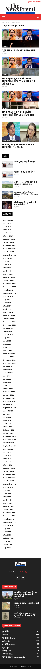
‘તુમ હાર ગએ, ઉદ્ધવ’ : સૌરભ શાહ (18, 50)
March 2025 (8, 274)
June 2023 (7, 341)
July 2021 (6, 414)
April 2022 (7, 385)
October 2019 (8, 481)
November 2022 (9, 363)
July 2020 (7, 452)
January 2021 (8, 433)
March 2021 (7, 426)
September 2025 (9, 255)
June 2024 (7, 302)
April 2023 (7, 347)
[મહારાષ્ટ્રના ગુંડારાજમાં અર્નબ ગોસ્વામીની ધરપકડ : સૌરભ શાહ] (20, 100)
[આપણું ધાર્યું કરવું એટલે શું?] (7, 164)
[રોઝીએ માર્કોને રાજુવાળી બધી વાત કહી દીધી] (7, 205)
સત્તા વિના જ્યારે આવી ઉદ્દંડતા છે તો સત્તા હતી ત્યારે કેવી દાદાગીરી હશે (25, 594)
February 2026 (9, 239)
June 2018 (7, 531)
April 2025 (7, 271)
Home (3, 22)
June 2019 (7, 493)
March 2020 (8, 465)
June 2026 (7, 226)
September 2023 (9, 331)
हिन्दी (34, 1)
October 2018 (8, 519)
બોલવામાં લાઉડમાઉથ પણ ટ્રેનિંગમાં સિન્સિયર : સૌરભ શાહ (26, 193)
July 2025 (6, 261)
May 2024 (7, 306)
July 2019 (6, 490)
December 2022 (9, 360)
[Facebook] (18, 578)
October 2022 (8, 366)
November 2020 (9, 439)
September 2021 (9, 407)
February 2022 (9, 391)
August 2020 (8, 449)
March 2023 (8, 350)
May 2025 (7, 267)
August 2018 (8, 525)
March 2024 (8, 312)
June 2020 (7, 455)
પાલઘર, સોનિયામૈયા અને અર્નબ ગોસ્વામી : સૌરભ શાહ (18, 145)
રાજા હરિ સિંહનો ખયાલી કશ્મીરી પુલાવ (26, 604)
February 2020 (9, 468)
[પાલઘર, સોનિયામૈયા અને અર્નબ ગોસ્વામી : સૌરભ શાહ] (20, 132)
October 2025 (8, 252)
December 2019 (9, 474)
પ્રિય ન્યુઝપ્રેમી (5, 108)
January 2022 (8, 395)
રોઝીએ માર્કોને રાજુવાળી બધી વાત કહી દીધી (25, 203)
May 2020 (7, 458)
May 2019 (7, 496)
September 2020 (9, 446)
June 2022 (7, 379)
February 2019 (8, 506)
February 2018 (8, 538)
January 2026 (8, 242)
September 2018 (9, 522)
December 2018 (9, 512)
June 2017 (7, 541)
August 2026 (8, 220)
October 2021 (8, 404)
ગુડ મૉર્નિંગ (5, 46)
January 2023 (8, 356)
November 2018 (9, 516)
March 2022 (8, 388)
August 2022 (8, 372)
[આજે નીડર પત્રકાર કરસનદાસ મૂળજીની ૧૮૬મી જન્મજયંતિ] (5, 616)
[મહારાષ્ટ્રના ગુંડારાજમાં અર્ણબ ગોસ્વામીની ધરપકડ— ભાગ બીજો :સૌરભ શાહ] (20, 66)
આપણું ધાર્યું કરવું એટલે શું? (24, 161)
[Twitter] (23, 578)
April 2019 (7, 500)
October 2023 (8, 328)
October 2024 (8, 290)
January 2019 (8, 509)
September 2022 (9, 369)
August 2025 (8, 258)
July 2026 (7, 223)
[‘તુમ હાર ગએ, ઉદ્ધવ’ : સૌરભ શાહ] (20, 38)
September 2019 (9, 484)
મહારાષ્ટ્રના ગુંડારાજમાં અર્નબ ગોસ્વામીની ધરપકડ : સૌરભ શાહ (18, 113)
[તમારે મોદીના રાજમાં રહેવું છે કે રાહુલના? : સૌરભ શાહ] (7, 184)
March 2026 (8, 236)
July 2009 (7, 547)
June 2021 (7, 417)
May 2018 (7, 535)
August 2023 (8, 334)
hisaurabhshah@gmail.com (24, 572)
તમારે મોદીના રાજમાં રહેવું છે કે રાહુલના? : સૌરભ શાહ (25, 183)
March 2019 (7, 503)
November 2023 (9, 325)
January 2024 (8, 318)
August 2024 (8, 296)
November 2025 (9, 248)
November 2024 (9, 287)
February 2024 (9, 315)
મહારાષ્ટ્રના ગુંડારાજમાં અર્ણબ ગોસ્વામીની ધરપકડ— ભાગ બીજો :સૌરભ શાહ (18, 81)
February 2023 (9, 353)
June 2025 (7, 264)
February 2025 (9, 277)
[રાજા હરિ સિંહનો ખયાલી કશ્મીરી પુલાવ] (6, 606)
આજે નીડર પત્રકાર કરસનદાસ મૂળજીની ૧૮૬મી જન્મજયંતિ (25, 614)
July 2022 (7, 376)
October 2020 (8, 442)
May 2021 (7, 420)
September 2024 (9, 293)
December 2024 (9, 283)
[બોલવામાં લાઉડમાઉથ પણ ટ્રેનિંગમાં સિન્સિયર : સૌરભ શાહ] (7, 195)
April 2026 (7, 232)
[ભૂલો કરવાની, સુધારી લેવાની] (7, 174)
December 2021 (9, 398)
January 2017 (8, 544)
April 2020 (7, 461)
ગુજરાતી (30, 1)
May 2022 (7, 382)
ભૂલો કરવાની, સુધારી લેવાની (25, 171)
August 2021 (8, 411)
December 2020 (9, 436)
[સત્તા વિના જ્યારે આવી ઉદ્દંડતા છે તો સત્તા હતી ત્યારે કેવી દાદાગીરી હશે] (7, 595)
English (38, 1)
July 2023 (6, 337)
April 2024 (7, 309)
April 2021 (7, 423)
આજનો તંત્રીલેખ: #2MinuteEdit (10, 140)
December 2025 (9, 245)
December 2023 (9, 322)
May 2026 (7, 229)
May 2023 (7, 344)
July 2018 (6, 528)
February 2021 (8, 430)
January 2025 (8, 280)
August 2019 (8, 487)
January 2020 (8, 471)
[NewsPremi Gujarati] (20, 8)
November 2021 (9, 401)
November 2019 (9, 477)
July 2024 (7, 299)
